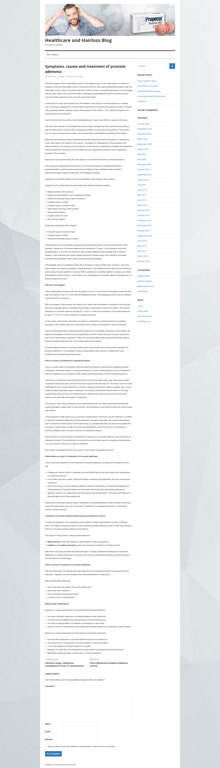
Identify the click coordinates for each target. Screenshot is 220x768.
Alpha (62, 76)
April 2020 (142, 159)
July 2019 (142, 185)
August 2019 (143, 180)
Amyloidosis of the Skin (148, 86)
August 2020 (143, 149)
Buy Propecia (52, 54)
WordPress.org (144, 321)
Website (48, 739)
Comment (50, 686)
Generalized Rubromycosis (149, 91)
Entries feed (143, 311)
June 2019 (142, 190)
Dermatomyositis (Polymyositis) (151, 96)
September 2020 (145, 144)
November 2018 (144, 225)
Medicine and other (76, 76)
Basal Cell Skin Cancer (147, 81)
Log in (140, 306)
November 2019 (144, 164)
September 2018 (145, 236)
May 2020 (142, 154)
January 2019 (143, 215)
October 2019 (144, 169)
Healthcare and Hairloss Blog (78, 40)
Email (48, 731)
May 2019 (142, 195)
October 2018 (144, 230)
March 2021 (143, 139)
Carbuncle (142, 101)
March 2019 (143, 205)
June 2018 (142, 241)
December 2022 (144, 134)
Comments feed (145, 316)
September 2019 (145, 175)
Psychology (142, 291)
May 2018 (142, 246)
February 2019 (144, 210)
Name (48, 724)
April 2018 (142, 251)
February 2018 (144, 261)
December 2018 (144, 220)
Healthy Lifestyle (145, 281)
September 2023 (145, 129)
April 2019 (142, 200)
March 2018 (143, 256)
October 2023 (144, 124)
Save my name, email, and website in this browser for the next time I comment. (81, 746)
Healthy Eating (144, 276)
